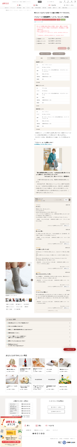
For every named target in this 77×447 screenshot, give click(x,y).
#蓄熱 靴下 (26, 306)
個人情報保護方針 (66, 438)
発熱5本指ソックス (41, 43)
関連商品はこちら (64, 58)
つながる (53, 5)
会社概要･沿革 (28, 430)
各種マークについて (37, 21)
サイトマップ (55, 430)
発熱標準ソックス (41, 38)
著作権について (72, 438)
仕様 (41, 58)
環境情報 (53, 58)
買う (20, 5)
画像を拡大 (29, 265)
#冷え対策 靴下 (26, 304)
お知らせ (47, 430)
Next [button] (32, 280)
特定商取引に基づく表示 (54, 438)
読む (37, 5)
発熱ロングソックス (41, 41)
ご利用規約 (60, 438)
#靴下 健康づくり (19, 304)
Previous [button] (5, 280)
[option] (19, 280)
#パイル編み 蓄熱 (17, 309)
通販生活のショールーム (38, 430)
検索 (40, 1)
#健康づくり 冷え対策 (9, 304)
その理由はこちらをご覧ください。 (43, 144)
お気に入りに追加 (68, 48)
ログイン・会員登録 (61, 2)
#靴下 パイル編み (9, 309)
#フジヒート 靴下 (19, 306)
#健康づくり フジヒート (10, 306)
